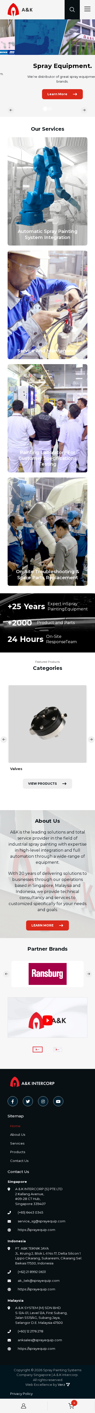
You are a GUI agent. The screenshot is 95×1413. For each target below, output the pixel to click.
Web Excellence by (45, 1385)
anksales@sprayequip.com (40, 1340)
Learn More (42, 94)
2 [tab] (51, 108)
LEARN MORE (42, 925)
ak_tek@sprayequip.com (39, 1281)
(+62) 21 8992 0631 (32, 1272)
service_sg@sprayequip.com (41, 1221)
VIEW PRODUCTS (42, 783)
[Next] (84, 110)
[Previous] (11, 110)
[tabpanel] (47, 68)
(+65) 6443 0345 (30, 1212)
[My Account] (23, 1405)
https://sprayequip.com (36, 1230)
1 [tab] (45, 109)
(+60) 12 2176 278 (30, 1331)
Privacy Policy (21, 1394)
